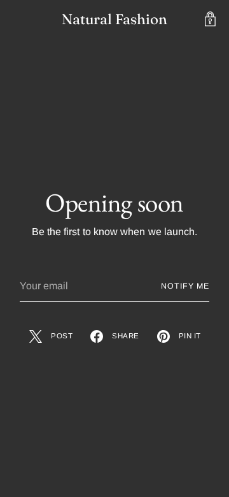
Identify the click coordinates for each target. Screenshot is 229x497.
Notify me (185, 286)
